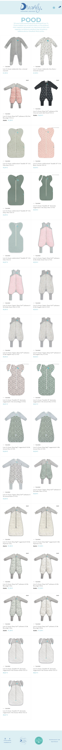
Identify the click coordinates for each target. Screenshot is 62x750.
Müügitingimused (7, 742)
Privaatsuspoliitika (7, 740)
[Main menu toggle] (54, 8)
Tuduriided (7, 66)
